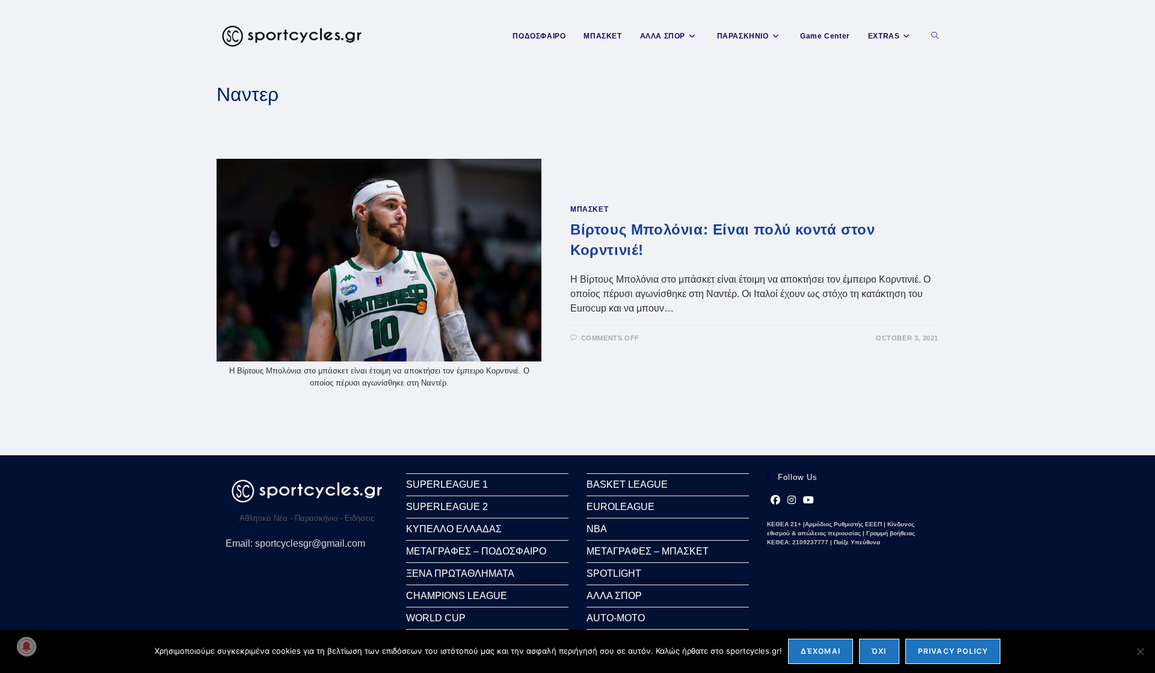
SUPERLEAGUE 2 (447, 507)
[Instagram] (791, 500)
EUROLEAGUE (620, 507)
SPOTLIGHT (614, 573)
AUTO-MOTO (616, 618)
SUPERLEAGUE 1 (447, 484)
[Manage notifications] (26, 646)
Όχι (879, 651)
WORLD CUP (436, 618)
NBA (597, 529)
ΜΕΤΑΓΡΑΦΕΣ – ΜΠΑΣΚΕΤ (648, 551)
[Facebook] (775, 500)
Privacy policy (953, 651)
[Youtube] (808, 500)
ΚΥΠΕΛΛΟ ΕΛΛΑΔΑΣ (454, 529)
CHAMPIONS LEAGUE (456, 596)
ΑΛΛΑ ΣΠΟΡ (614, 596)
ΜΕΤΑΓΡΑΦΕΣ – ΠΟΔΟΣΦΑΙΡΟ (476, 551)
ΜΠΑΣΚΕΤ (589, 209)
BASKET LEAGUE (627, 484)
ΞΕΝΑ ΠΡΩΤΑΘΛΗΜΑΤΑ (460, 573)
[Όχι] (1140, 651)
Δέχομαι (820, 651)
